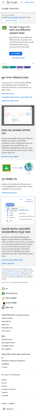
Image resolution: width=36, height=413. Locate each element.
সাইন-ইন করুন (29, 2)
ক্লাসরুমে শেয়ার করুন (8, 263)
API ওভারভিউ (16, 54)
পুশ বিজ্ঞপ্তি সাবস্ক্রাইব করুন (9, 193)
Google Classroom (10, 8)
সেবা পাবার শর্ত (6, 331)
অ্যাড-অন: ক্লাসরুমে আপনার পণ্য (16, 132)
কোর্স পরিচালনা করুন (8, 94)
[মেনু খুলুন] (3, 2)
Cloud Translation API (14, 17)
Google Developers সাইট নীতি (18, 275)
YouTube (4, 367)
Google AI (5, 392)
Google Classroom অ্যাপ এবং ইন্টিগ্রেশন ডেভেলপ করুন (19, 30)
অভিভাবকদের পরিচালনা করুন (10, 101)
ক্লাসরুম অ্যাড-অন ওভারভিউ (10, 157)
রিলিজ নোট (5, 325)
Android (4, 380)
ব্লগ (2, 357)
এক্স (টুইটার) (5, 364)
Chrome (4, 383)
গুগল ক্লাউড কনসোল (8, 346)
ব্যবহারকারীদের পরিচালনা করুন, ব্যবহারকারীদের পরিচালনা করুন (18, 97)
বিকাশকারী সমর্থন (7, 328)
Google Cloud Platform (9, 389)
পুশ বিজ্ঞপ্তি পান (9, 179)
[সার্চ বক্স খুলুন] (22, 2)
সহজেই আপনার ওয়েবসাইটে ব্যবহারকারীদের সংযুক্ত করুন (16, 231)
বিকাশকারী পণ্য (6, 321)
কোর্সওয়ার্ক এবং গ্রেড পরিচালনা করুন (12, 260)
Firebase (4, 386)
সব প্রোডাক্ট (5, 395)
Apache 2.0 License (12, 273)
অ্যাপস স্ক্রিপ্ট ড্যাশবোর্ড (8, 343)
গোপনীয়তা (11, 404)
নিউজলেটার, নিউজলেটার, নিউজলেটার (13, 361)
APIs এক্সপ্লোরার (6, 349)
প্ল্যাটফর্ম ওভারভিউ (7, 318)
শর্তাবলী (4, 404)
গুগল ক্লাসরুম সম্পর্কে (18, 58)
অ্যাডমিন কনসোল (7, 339)
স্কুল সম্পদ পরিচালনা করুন (15, 77)
